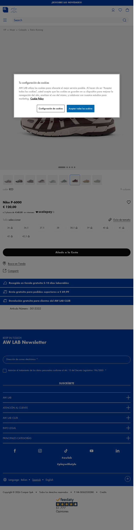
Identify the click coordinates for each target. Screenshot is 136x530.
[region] (67, 96)
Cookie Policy (37, 98)
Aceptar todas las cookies (80, 108)
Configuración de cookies (51, 108)
